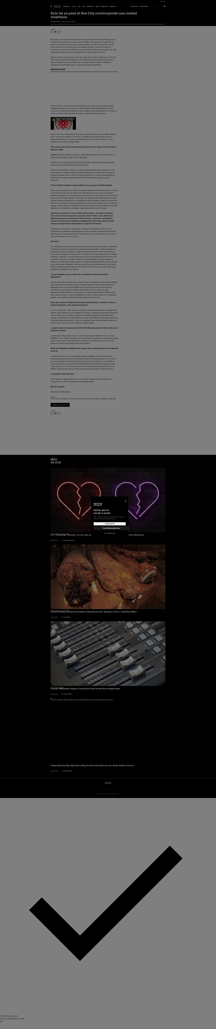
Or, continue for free (109, 533)
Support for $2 (109, 523)
